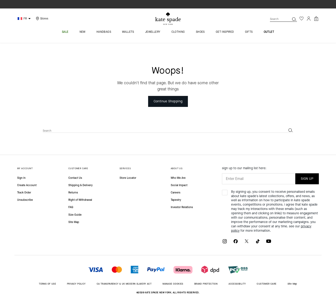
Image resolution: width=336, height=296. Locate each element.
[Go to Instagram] (224, 241)
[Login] (309, 18)
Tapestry (176, 200)
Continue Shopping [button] (168, 101)
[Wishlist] (301, 18)
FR (25, 18)
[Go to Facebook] (235, 241)
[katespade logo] (168, 18)
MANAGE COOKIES (173, 283)
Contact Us (75, 178)
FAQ (70, 207)
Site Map (73, 222)
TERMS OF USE (47, 283)
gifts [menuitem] (249, 32)
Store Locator (128, 178)
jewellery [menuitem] (152, 32)
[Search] (294, 19)
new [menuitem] (82, 32)
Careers (175, 192)
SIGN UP (307, 179)
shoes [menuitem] (200, 32)
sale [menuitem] (65, 32)
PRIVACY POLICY (76, 283)
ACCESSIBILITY (237, 283)
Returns (73, 192)
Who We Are (178, 178)
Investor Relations (182, 207)
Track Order (24, 192)
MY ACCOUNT (25, 168)
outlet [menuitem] (269, 32)
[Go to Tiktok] (257, 241)
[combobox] (283, 19)
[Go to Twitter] (246, 241)
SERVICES (125, 168)
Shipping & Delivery (80, 185)
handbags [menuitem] (103, 32)
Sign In (21, 178)
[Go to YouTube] (268, 241)
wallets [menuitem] (128, 32)
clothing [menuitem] (178, 32)
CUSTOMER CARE (78, 168)
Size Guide (75, 215)
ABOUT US (176, 168)
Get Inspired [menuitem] (225, 32)
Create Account (27, 185)
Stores (44, 18)
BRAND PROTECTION (206, 283)
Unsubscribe (25, 200)
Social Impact (179, 185)
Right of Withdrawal (80, 200)
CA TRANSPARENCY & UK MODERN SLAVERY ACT (124, 283)
